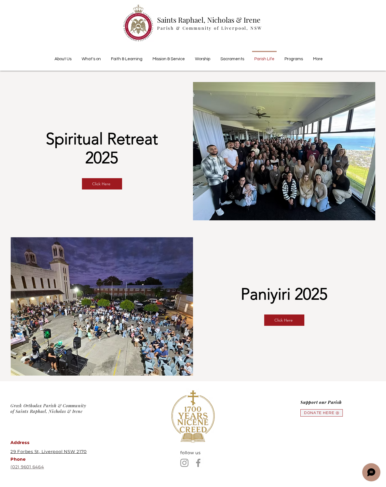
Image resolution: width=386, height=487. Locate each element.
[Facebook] (198, 462)
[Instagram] (184, 462)
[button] (127, 56)
